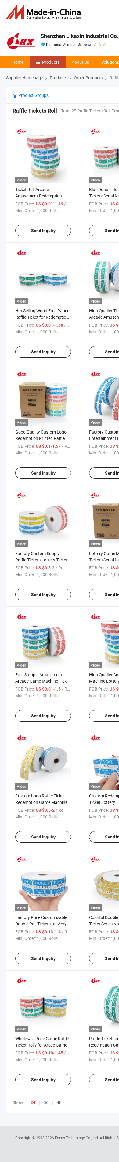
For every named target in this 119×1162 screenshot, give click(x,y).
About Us (80, 62)
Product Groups (33, 95)
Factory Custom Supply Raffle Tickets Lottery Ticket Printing (41, 559)
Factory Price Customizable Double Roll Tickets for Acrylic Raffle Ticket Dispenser (42, 923)
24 (33, 1102)
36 (46, 1102)
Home (17, 62)
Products (51, 62)
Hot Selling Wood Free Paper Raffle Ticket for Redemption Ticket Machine (42, 317)
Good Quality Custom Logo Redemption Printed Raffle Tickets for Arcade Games (41, 438)
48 (59, 1102)
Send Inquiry (43, 230)
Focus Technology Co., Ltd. (77, 1137)
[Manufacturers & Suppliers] (44, 12)
